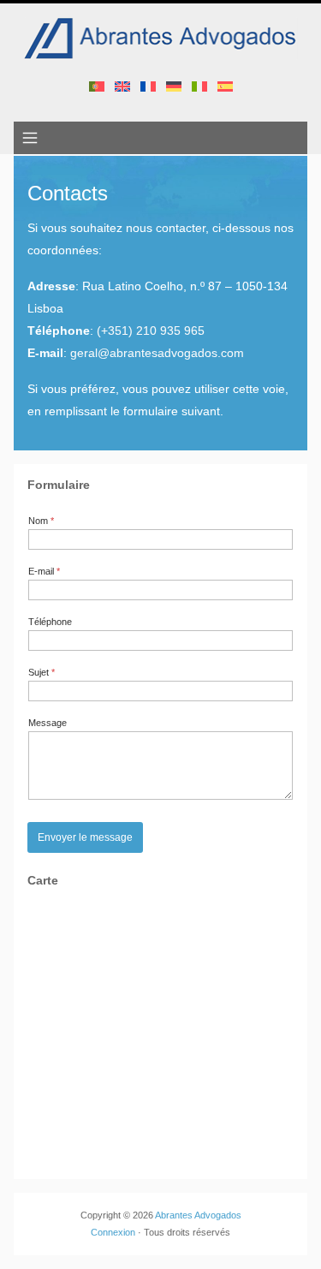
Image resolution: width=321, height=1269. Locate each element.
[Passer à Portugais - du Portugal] (97, 85)
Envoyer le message (85, 837)
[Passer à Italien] (199, 85)
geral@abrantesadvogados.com (157, 353)
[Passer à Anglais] (122, 85)
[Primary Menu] (30, 138)
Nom (41, 520)
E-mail (44, 571)
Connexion (113, 1232)
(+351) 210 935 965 (151, 330)
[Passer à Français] (148, 85)
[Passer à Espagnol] (225, 85)
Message (47, 723)
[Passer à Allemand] (174, 85)
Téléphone (50, 622)
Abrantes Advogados (198, 1215)
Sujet (41, 672)
